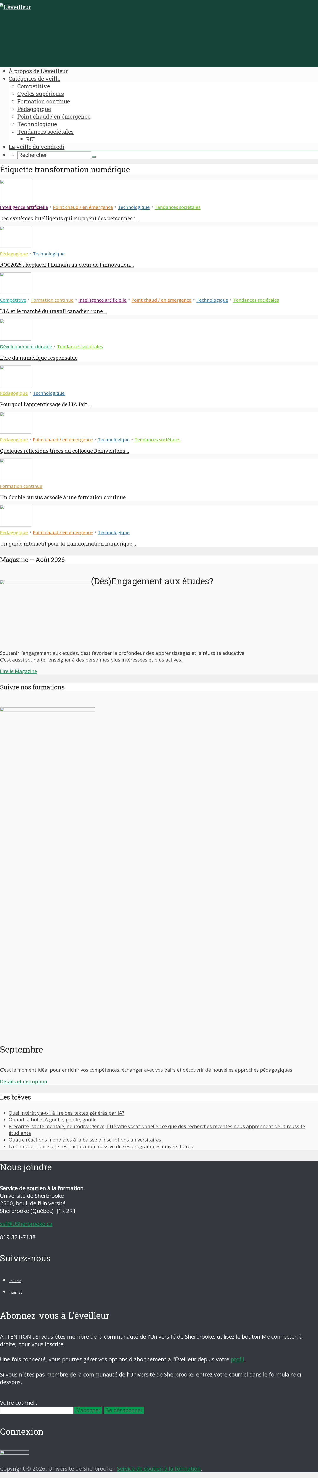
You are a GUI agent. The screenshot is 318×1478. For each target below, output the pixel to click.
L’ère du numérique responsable (38, 357)
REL (31, 139)
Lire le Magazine (18, 671)
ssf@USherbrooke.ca (26, 1224)
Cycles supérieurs (40, 93)
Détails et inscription (23, 1081)
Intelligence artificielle (24, 207)
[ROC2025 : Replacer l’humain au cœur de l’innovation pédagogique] (15, 246)
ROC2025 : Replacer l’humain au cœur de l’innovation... (67, 264)
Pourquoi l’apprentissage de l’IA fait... (45, 404)
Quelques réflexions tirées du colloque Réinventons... (64, 450)
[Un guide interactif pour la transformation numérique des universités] (15, 524)
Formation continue (43, 101)
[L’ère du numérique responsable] (15, 338)
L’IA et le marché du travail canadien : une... (53, 311)
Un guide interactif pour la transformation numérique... (68, 543)
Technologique (37, 124)
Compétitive (33, 86)
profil (237, 1359)
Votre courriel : (18, 1402)
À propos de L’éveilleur (38, 71)
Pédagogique (34, 109)
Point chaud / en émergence (53, 116)
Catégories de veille (34, 78)
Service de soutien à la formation (159, 1468)
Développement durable (26, 346)
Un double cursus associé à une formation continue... (65, 497)
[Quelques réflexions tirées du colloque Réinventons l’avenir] (15, 431)
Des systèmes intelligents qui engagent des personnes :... (69, 218)
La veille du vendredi (36, 146)
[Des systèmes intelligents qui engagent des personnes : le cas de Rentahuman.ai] (15, 199)
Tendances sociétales (45, 131)
